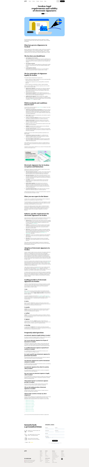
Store (40, 458)
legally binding (39, 107)
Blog (52, 460)
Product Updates (47, 460)
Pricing (45, 1)
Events (53, 461)
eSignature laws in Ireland (29, 406)
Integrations (41, 460)
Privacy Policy (57, 443)
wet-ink (32, 99)
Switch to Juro (54, 459)
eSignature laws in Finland (29, 403)
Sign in (58, 1)
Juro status (46, 461)
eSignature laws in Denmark (29, 401)
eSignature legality (54, 462)
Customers (37, 1)
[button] (30, 1)
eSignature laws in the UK (29, 409)
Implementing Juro (47, 462)
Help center (46, 459)
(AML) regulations (35, 223)
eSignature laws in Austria (29, 400)
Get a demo (62, 1)
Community (53, 458)
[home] (25, 1)
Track (40, 459)
